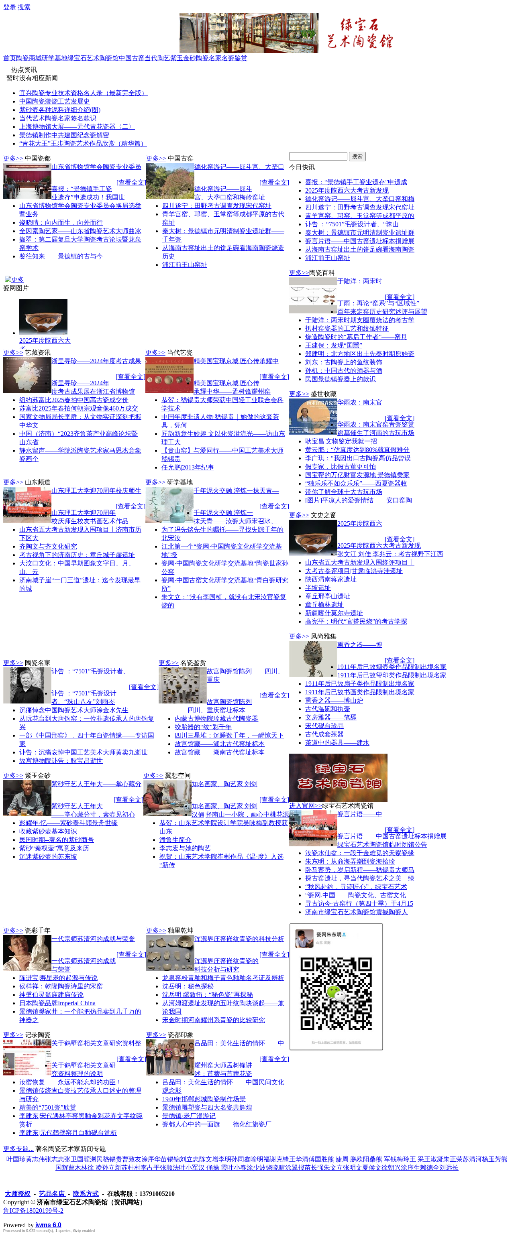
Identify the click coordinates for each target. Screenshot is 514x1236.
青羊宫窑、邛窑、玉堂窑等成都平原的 (359, 215)
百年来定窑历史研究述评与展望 (382, 311)
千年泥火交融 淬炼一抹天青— (236, 490)
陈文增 (208, 1159)
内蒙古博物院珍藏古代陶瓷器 (216, 718)
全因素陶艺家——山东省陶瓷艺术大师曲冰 (80, 231)
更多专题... (18, 1148)
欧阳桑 (366, 1159)
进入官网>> (305, 805)
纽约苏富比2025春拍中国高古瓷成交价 (73, 399)
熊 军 (383, 1159)
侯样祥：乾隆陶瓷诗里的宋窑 (61, 986)
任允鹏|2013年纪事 (187, 467)
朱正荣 (453, 1159)
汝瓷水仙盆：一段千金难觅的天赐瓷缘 (359, 853)
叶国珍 (16, 1159)
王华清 (298, 1159)
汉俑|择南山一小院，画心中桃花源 (240, 814)
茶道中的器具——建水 (337, 742)
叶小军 (188, 1167)
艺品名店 (52, 1193)
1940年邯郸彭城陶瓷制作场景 (204, 1099)
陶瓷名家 (209, 58)
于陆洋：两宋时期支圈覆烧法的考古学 (359, 320)
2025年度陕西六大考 (45, 344)
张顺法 (169, 1167)
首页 (9, 58)
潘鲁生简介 (175, 839)
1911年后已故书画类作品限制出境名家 (359, 692)
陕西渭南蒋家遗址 (331, 579)
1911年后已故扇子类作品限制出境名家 (359, 683)
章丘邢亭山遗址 (327, 596)
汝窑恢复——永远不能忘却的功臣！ (70, 1082)
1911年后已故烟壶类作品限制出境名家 (392, 666)
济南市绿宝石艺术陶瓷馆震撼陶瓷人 (356, 912)
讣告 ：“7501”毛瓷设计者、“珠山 (352, 224)
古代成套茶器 (324, 734)
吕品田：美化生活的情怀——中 (239, 1043)
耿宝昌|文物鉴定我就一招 (341, 441)
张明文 (352, 1167)
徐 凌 (95, 1167)
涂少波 (256, 1167)
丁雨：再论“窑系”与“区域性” (378, 303)
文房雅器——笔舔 (331, 717)
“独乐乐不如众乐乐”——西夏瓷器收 (356, 483)
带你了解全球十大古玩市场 (343, 491)
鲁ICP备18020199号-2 (33, 1210)
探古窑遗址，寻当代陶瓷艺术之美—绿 (359, 878)
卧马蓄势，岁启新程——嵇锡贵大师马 (359, 869)
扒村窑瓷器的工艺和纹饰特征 (347, 328)
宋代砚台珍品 (324, 725)
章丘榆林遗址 (324, 604)
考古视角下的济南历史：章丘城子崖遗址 (77, 554)
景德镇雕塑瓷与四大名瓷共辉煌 (207, 1107)
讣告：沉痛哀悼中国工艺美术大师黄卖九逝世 (83, 752)
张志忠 (54, 1159)
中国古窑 (132, 58)
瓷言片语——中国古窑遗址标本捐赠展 (359, 241)
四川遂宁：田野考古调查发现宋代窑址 (216, 205)
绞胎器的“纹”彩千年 (203, 727)
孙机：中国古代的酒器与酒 (343, 370)
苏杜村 (131, 1167)
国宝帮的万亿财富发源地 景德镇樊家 (357, 475)
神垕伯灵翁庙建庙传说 (51, 994)
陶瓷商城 (29, 58)
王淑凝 (433, 1159)
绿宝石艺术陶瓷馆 (93, 58)
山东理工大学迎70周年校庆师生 (96, 490)
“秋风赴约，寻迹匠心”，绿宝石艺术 (356, 886)
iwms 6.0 (48, 1225)
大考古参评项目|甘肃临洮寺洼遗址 (354, 570)
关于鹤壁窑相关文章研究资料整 (96, 1043)
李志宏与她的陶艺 (185, 848)
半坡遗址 (318, 587)
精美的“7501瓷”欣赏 (47, 1107)
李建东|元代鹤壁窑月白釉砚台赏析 (68, 1132)
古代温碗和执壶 (327, 708)
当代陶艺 (157, 58)
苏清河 (472, 1159)
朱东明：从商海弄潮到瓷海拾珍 (350, 861)
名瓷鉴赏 (234, 58)
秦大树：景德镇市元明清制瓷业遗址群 (359, 232)
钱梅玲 (400, 1159)
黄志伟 (35, 1159)
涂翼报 (294, 1167)
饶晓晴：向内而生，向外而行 (61, 222)
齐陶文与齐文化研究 (48, 546)
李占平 (150, 1167)
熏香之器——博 (359, 644)
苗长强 (314, 1167)
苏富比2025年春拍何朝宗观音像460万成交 (78, 408)
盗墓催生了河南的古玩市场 (375, 432)
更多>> (13, 158)
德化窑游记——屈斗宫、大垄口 (239, 166)
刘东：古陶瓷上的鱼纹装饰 (343, 362)
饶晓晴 (275, 1167)
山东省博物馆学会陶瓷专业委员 (96, 166)
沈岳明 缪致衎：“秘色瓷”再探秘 (207, 994)
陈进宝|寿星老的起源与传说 (58, 977)
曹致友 (131, 1159)
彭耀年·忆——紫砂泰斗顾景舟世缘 (68, 822)
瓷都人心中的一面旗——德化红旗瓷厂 (216, 1124)
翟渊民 (93, 1159)
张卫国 (74, 1159)
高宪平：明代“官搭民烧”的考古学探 (356, 621)
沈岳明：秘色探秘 (188, 986)
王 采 (417, 1159)
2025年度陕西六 (359, 523)
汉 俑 (205, 1167)
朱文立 (333, 1167)
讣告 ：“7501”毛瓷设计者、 (90, 671)
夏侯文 (371, 1167)
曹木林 (78, 1167)
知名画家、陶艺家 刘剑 (224, 784)
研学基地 (54, 58)
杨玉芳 (491, 1159)
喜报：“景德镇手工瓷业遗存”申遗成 (356, 182)
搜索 (24, 7)
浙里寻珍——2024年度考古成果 (96, 361)
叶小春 (237, 1167)
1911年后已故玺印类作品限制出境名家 (392, 675)
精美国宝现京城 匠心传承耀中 (236, 361)
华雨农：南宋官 (359, 402)
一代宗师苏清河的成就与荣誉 (93, 938)
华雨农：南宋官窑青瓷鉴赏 (375, 424)
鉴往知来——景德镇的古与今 (61, 256)
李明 (224, 1159)
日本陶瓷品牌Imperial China (57, 1003)
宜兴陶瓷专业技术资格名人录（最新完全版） (83, 92)
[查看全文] (131, 182)
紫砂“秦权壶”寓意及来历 (54, 848)
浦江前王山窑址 (184, 264)
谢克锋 (279, 1159)
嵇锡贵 (112, 1159)
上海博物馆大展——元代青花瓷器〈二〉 (77, 126)
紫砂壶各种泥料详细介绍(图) (59, 109)
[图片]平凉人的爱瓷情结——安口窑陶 (358, 500)
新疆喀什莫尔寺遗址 (334, 613)
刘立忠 (189, 1159)
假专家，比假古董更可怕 (340, 466)
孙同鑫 (241, 1159)
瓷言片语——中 (359, 814)
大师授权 (18, 1193)
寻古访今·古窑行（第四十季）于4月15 (359, 903)
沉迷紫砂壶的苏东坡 (48, 856)
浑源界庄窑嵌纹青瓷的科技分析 (239, 938)
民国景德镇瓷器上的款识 (340, 379)
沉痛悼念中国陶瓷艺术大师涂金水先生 (73, 710)
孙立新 (111, 1167)
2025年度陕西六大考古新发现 (347, 190)
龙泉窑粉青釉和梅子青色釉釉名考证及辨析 (223, 977)
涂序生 (410, 1167)
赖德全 (429, 1167)
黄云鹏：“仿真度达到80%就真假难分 (357, 449)
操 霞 (220, 1167)
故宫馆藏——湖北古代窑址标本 (220, 743)
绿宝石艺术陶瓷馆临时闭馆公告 (382, 844)
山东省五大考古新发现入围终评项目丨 (359, 562)
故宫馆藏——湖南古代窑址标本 (220, 752)
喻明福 (260, 1159)
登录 (9, 7)
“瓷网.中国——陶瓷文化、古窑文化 (355, 895)
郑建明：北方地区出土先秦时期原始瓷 (359, 353)
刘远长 (449, 1167)
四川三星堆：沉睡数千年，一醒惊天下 (229, 735)
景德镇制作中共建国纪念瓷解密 (64, 135)
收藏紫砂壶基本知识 (48, 831)
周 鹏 (349, 1159)
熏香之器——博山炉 (334, 700)
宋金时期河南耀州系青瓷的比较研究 (213, 1019)
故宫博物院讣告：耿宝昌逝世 (61, 760)
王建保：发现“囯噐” (333, 345)
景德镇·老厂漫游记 (189, 1115)
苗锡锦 (170, 1159)
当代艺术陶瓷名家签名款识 (57, 118)
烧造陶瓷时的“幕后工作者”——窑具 (356, 336)
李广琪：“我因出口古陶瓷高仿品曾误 (358, 458)
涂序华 (151, 1159)
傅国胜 (318, 1159)
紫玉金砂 (183, 58)
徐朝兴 (391, 1167)
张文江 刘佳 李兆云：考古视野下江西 (390, 554)
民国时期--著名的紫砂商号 (56, 839)
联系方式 (86, 1193)
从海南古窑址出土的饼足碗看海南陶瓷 (359, 249)
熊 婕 (335, 1159)
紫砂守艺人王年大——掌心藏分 (96, 784)
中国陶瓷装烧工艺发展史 (54, 101)
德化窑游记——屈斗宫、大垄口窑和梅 (359, 198)
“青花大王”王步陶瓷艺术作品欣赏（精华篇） (83, 143)
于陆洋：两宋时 (359, 281)
